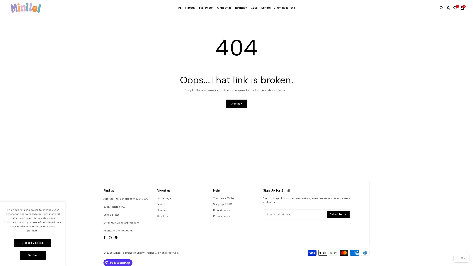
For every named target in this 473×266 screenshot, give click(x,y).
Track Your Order (223, 198)
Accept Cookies (33, 242)
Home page (164, 198)
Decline (33, 255)
